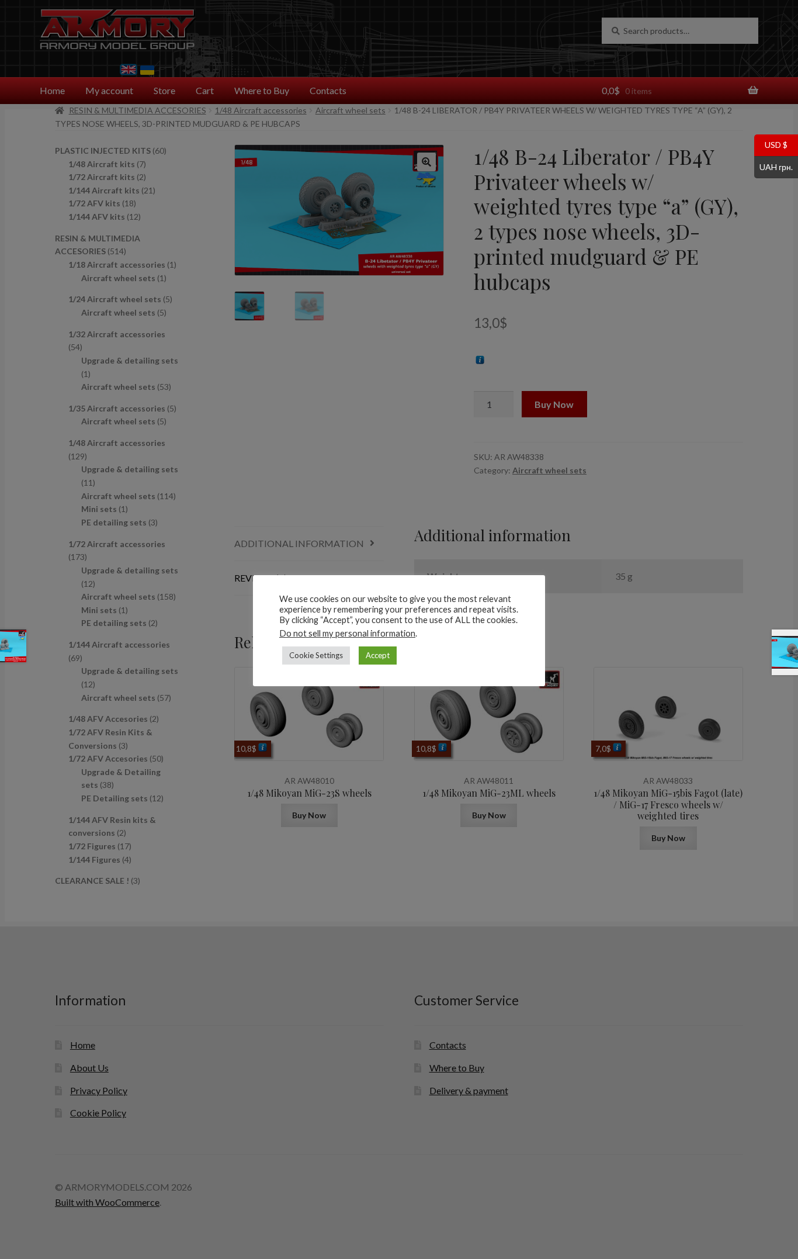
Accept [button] (378, 655)
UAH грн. (773, 166)
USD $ (770, 144)
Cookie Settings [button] (316, 655)
